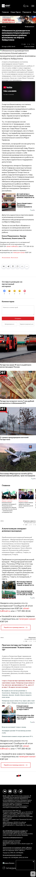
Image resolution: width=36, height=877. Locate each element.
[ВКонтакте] (4, 266)
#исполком (14, 257)
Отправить (18, 318)
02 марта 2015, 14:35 (30, 639)
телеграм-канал (19, 252)
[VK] (5, 791)
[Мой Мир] (22, 266)
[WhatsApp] (17, 266)
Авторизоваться (9, 324)
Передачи (26, 12)
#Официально (29, 26)
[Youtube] (10, 791)
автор (4, 26)
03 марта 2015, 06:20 (30, 522)
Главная (5, 12)
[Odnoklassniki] (15, 791)
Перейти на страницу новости (14, 627)
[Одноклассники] (13, 266)
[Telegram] (8, 266)
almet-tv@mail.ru (12, 246)
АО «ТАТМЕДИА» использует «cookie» (14, 831)
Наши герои (16, 12)
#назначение (6, 257)
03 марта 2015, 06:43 (8, 46)
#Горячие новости (29, 521)
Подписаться (25, 867)
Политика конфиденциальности (13, 837)
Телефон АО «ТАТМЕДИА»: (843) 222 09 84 (15, 857)
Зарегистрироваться (26, 324)
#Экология (32, 637)
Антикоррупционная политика (12, 855)
